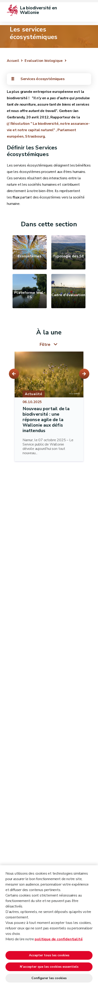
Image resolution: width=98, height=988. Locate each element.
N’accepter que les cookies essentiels (49, 967)
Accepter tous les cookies (49, 955)
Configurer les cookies (49, 978)
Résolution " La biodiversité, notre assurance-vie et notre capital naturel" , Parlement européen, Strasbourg (48, 130)
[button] (14, 374)
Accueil (13, 60)
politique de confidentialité (59, 939)
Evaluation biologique (44, 60)
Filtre (45, 344)
